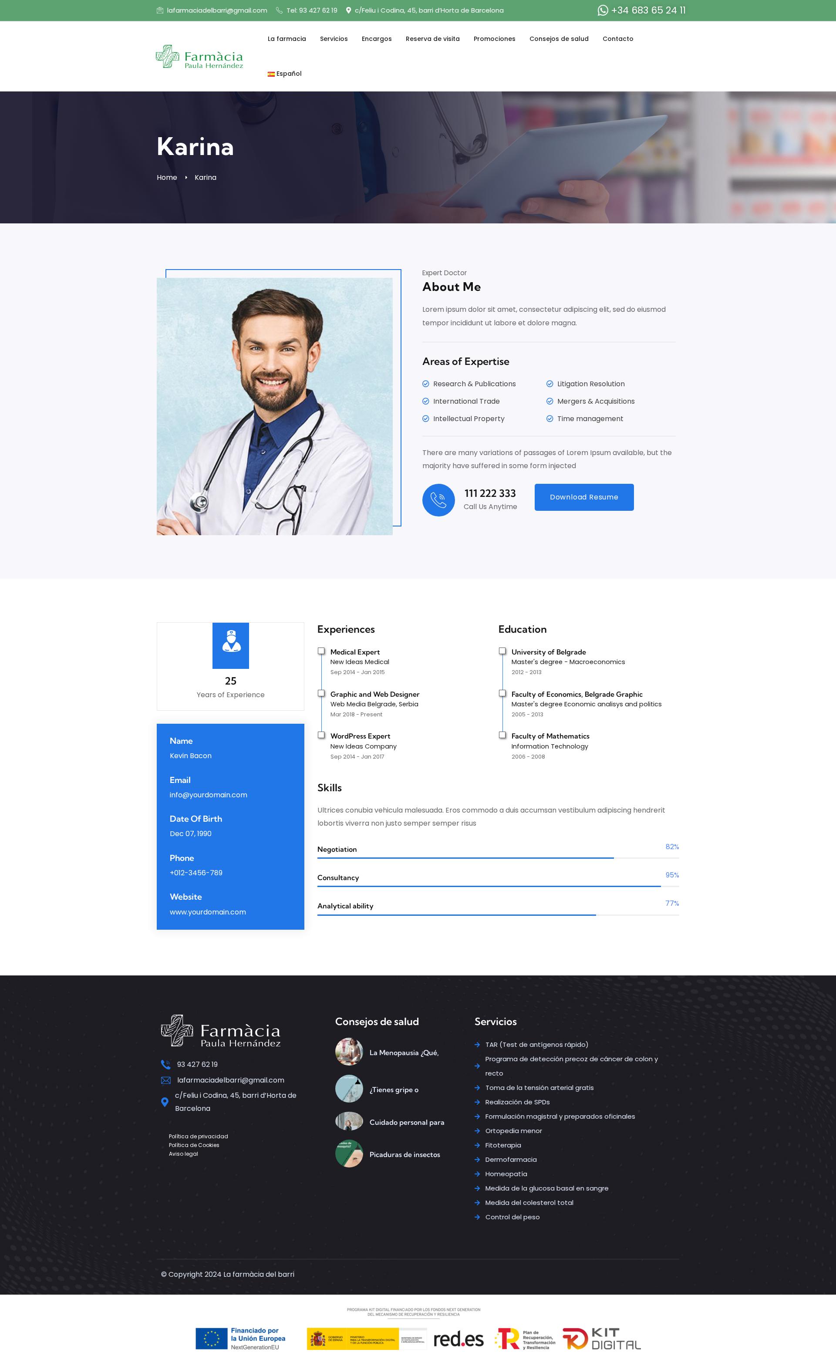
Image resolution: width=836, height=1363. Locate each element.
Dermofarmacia (511, 1159)
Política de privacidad (198, 1136)
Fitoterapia (503, 1145)
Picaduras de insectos (405, 1154)
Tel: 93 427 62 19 (311, 10)
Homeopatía (506, 1173)
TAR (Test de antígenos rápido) (537, 1044)
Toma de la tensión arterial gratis (539, 1087)
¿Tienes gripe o (394, 1089)
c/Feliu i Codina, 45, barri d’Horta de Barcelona (428, 10)
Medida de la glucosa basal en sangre (547, 1188)
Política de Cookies (194, 1145)
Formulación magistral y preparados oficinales (560, 1116)
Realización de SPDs (517, 1102)
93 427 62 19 (197, 1064)
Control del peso (512, 1216)
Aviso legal (183, 1153)
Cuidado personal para (407, 1122)
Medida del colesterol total (529, 1202)
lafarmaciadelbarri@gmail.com (216, 10)
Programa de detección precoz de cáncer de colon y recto (571, 1066)
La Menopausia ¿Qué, (404, 1052)
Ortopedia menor (513, 1130)
